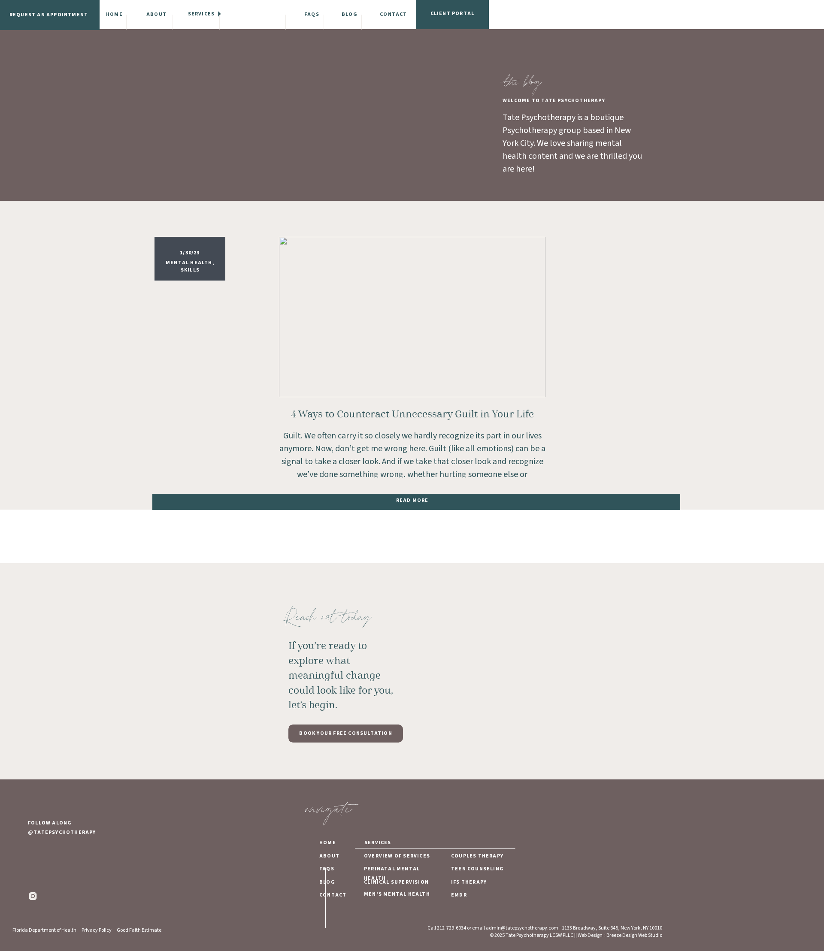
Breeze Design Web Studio (634, 935)
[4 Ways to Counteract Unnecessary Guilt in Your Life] (412, 317)
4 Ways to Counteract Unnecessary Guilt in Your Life (412, 414)
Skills (190, 270)
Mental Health (189, 262)
